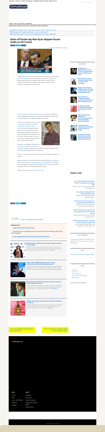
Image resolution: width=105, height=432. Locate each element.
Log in (57, 423)
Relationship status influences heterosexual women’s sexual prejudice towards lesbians (85, 118)
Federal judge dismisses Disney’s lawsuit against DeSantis (31, 236)
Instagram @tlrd (89, 254)
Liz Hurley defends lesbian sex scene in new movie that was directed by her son (84, 137)
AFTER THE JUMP (39, 170)
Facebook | (81, 254)
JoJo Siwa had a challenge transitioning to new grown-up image (85, 128)
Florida (45, 164)
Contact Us (75, 271)
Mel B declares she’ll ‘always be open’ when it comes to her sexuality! (29, 32)
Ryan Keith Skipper (22, 78)
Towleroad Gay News (52, 6)
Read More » (52, 250)
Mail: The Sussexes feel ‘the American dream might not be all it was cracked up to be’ (84, 211)
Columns (14, 402)
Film (13, 397)
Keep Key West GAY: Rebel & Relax (24, 228)
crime (51, 76)
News (16, 218)
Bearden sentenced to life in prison (32, 114)
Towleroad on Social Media (79, 275)
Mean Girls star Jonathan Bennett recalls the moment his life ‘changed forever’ (85, 99)
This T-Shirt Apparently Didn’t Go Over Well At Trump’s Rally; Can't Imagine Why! (84, 183)
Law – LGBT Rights (17, 400)
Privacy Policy (75, 277)
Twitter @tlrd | (74, 254)
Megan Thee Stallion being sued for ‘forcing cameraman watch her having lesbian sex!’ (33, 34)
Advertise (74, 270)
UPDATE (19, 114)
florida (27, 219)
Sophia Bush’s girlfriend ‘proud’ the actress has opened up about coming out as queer (33, 30)
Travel (13, 395)
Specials (14, 405)
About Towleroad (76, 273)
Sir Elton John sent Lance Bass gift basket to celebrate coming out (85, 108)
